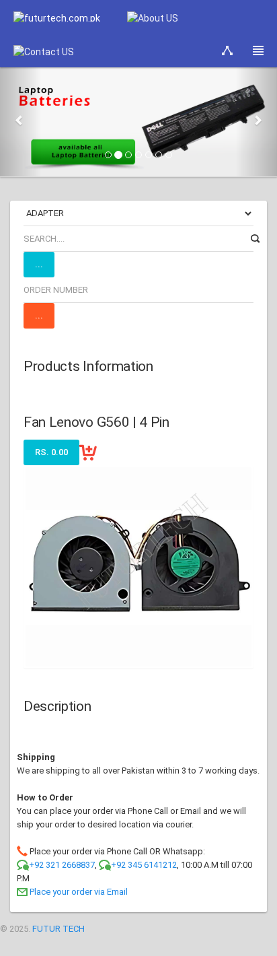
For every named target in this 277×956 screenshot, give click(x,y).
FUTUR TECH (58, 929)
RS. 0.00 (51, 452)
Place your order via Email (79, 892)
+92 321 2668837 (62, 865)
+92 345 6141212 (144, 865)
